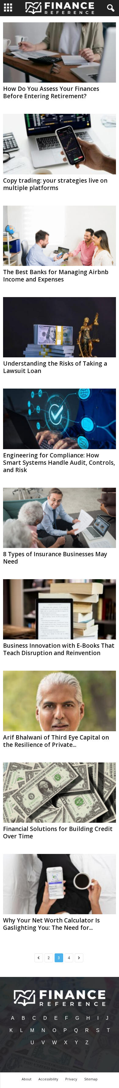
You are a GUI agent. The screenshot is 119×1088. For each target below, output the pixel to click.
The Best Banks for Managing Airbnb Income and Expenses (55, 275)
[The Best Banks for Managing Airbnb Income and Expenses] (59, 236)
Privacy (71, 1079)
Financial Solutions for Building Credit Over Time (58, 832)
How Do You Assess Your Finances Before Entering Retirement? (51, 92)
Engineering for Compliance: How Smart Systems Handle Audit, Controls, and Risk (59, 462)
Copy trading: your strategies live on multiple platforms (55, 184)
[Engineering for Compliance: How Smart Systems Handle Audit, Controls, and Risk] (59, 419)
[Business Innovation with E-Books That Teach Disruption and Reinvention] (59, 609)
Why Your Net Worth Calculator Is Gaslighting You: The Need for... (51, 924)
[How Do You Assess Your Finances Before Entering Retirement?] (59, 52)
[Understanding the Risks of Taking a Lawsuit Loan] (59, 327)
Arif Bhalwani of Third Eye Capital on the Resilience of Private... (56, 741)
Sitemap (91, 1079)
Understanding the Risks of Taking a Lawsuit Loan (55, 367)
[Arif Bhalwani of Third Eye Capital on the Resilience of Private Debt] (59, 701)
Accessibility (48, 1079)
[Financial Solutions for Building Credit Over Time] (59, 792)
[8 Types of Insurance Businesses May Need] (59, 518)
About (26, 1079)
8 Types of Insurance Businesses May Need (55, 557)
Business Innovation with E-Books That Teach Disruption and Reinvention (58, 649)
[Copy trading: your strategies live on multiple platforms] (59, 144)
